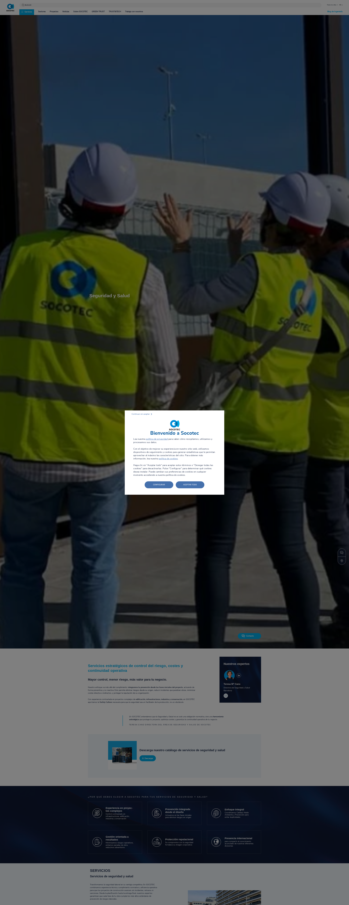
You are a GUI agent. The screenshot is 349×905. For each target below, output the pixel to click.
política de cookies (168, 459)
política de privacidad (157, 439)
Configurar (159, 485)
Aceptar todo (190, 485)
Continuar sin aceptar (141, 414)
